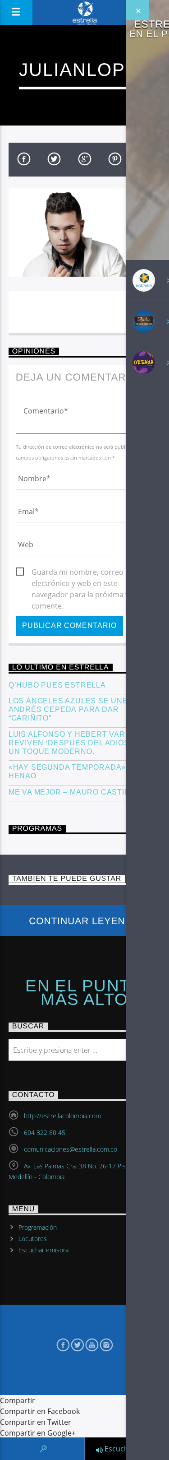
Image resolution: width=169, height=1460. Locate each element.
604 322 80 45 (44, 1132)
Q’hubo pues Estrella (57, 685)
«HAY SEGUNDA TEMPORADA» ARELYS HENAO (84, 771)
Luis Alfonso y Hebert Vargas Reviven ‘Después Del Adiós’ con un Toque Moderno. (80, 742)
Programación (37, 1227)
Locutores (32, 1238)
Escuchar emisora (43, 1250)
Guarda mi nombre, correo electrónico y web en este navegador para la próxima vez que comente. (91, 572)
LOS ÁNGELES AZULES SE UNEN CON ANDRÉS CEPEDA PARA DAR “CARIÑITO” (81, 709)
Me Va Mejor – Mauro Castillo (74, 792)
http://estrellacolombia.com (62, 1115)
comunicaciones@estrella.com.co (70, 1149)
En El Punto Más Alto (84, 992)
